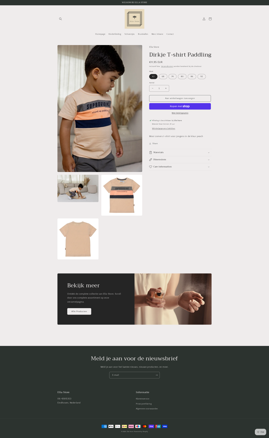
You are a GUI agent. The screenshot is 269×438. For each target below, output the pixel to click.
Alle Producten (79, 311)
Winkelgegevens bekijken (163, 128)
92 (201, 76)
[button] (60, 19)
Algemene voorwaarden (147, 409)
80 (182, 76)
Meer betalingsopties (180, 113)
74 (172, 76)
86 (192, 76)
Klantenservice (142, 399)
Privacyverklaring (144, 404)
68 (163, 76)
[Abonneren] (156, 375)
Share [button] (155, 143)
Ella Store (130, 431)
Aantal (151, 83)
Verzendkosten (167, 66)
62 (153, 76)
